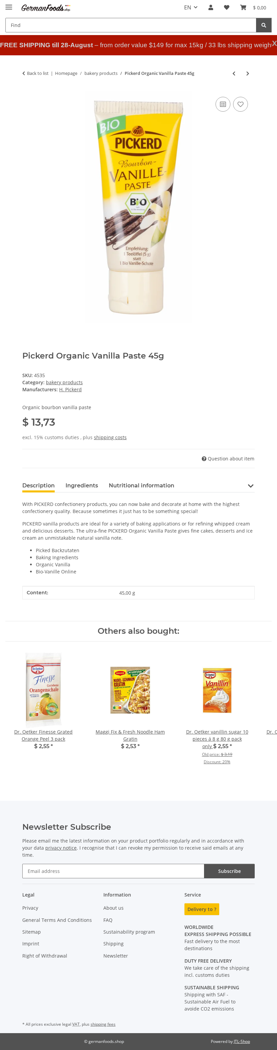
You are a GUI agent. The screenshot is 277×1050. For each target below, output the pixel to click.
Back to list (38, 73)
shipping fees (103, 1024)
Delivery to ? (201, 909)
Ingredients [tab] (82, 485)
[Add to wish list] (240, 104)
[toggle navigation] (8, 4)
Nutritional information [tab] (141, 485)
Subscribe (229, 871)
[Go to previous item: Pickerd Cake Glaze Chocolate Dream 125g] (234, 73)
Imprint (30, 943)
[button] (211, 7)
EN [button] (187, 7)
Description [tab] (38, 485)
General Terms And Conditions (57, 920)
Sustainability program (129, 932)
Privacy (30, 908)
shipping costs (110, 437)
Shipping (113, 943)
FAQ (107, 920)
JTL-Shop (242, 1041)
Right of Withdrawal (44, 956)
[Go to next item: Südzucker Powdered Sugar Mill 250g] (248, 73)
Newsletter (115, 956)
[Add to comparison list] (223, 104)
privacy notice (61, 848)
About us (113, 908)
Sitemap (31, 932)
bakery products (64, 382)
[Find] (264, 25)
